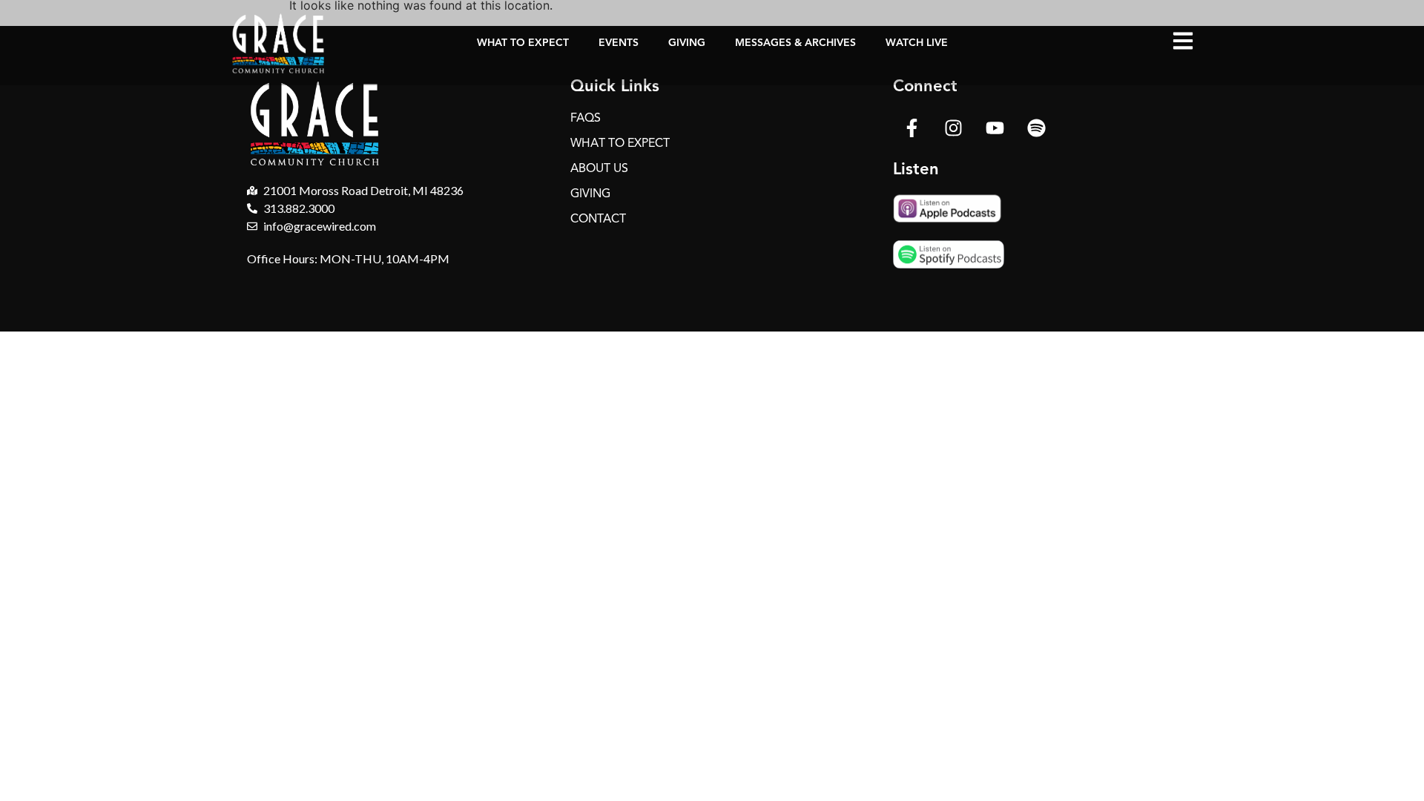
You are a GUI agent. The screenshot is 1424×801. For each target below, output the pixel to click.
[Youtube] (994, 127)
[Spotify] (1036, 127)
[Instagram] (953, 127)
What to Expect (523, 42)
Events (619, 42)
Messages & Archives (795, 42)
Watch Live (917, 42)
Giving (686, 42)
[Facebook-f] (911, 127)
